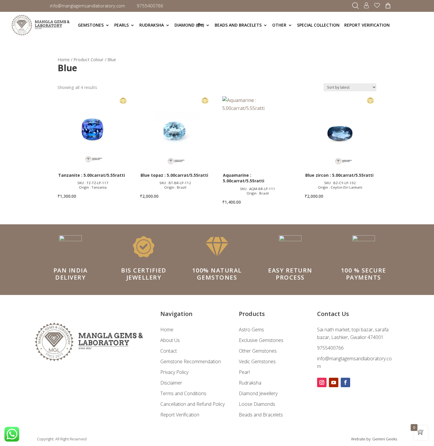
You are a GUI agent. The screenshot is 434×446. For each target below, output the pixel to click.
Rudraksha (151, 25)
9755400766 (330, 348)
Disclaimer (171, 382)
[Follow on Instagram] (322, 382)
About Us (170, 340)
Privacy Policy (174, 372)
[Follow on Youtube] (333, 382)
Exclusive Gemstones (261, 340)
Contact (168, 351)
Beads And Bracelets (238, 25)
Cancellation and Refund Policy (192, 404)
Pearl (244, 372)
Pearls (121, 25)
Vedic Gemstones (257, 361)
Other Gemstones (258, 351)
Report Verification (367, 25)
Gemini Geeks (384, 439)
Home (64, 59)
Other (279, 25)
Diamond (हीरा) (189, 25)
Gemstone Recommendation (190, 361)
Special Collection (318, 25)
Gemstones (91, 25)
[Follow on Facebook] (345, 382)
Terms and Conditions (183, 393)
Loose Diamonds (257, 404)
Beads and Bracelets (261, 414)
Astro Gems (251, 329)
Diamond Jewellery (258, 393)
